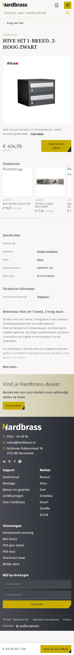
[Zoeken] (67, 13)
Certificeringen (13, 496)
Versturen (37, 604)
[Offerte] (56, 5)
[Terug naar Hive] (13, 23)
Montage (9, 483)
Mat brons (10, 539)
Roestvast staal (14, 558)
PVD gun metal (13, 545)
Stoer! (44, 502)
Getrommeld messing (18, 533)
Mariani (45, 477)
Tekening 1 (43, 296)
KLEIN (44, 515)
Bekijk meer (11, 564)
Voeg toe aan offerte (56, 146)
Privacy (67, 620)
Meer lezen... (10, 366)
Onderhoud (11, 477)
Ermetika (46, 496)
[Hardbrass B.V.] (15, 5)
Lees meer (37, 133)
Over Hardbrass (14, 502)
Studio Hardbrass (47, 251)
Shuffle (45, 508)
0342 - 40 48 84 (17, 436)
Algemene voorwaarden (46, 620)
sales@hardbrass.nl (21, 442)
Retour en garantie (16, 490)
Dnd (43, 490)
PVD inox (9, 552)
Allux (40, 259)
